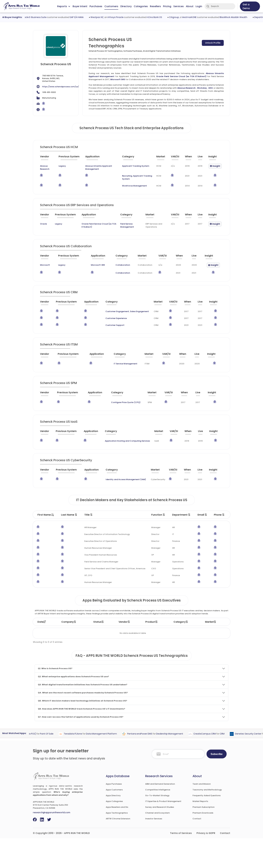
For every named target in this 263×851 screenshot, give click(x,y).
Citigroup (164, 17)
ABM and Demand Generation (160, 783)
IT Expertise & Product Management (163, 801)
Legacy (62, 166)
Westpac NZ (87, 17)
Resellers (155, 6)
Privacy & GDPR (205, 833)
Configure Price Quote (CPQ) (125, 402)
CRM (212, 733)
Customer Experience (116, 318)
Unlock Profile (212, 42)
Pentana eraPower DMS (130, 733)
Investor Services (153, 818)
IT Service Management (125, 363)
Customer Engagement (117, 311)
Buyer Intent (80, 6)
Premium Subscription (203, 807)
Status (97, 622)
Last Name (68, 515)
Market (209, 622)
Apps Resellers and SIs (117, 807)
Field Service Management (127, 225)
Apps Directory (113, 795)
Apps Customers (114, 789)
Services (178, 6)
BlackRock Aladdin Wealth (224, 17)
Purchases (95, 6)
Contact (197, 818)
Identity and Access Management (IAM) (126, 479)
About (189, 6)
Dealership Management (160, 733)
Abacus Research (186, 88)
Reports (62, 6)
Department (180, 515)
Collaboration (123, 265)
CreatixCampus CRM (195, 733)
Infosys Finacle (106, 17)
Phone (218, 515)
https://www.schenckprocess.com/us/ (60, 86)
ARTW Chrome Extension (118, 818)
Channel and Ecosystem (157, 812)
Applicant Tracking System (135, 166)
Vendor (123, 622)
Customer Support (114, 325)
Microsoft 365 (117, 79)
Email (201, 515)
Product (150, 622)
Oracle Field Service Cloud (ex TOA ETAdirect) (181, 76)
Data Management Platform (92, 733)
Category (180, 622)
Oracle (43, 223)
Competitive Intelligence (157, 789)
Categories (141, 6)
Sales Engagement (139, 311)
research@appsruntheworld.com (51, 812)
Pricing (167, 6)
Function (157, 515)
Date (40, 622)
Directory (126, 6)
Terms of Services (181, 833)
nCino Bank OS (145, 17)
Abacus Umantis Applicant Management (98, 167)
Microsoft (45, 265)
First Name (44, 515)
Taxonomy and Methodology (207, 789)
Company (67, 622)
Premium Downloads (203, 812)
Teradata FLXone (63, 733)
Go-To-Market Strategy (157, 795)
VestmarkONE (179, 17)
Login (199, 6)
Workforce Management (134, 185)
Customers (111, 6)
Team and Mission (202, 783)
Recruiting (127, 175)
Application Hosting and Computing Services (127, 440)
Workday (202, 88)
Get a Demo (246, 6)
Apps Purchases (114, 783)
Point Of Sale (37, 733)
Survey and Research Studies (159, 807)
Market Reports (200, 801)
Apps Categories (114, 801)
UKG (210, 88)
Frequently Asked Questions (207, 795)
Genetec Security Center (238, 733)
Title (87, 515)
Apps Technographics (117, 812)
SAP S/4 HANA (67, 17)
